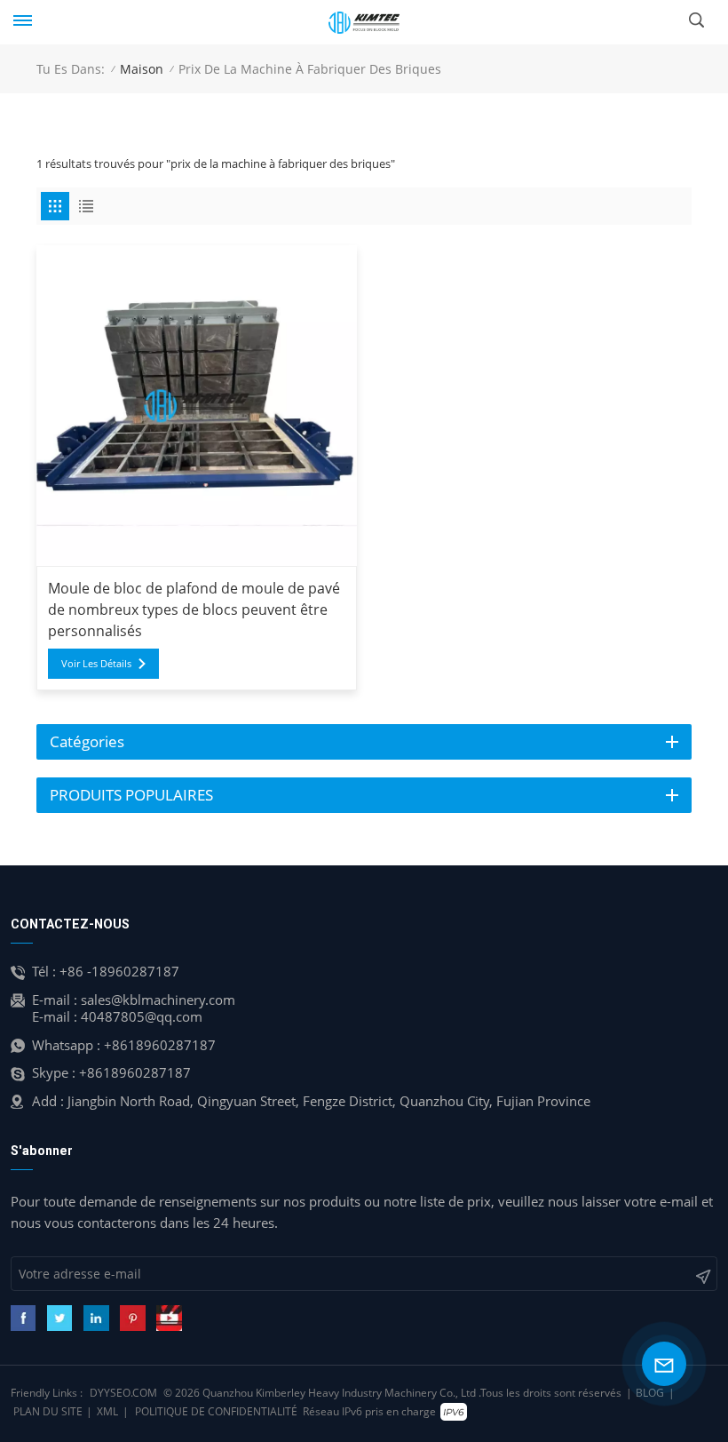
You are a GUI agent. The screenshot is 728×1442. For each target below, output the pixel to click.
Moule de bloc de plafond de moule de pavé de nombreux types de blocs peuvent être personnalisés (194, 609)
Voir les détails (96, 663)
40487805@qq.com (141, 1016)
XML (107, 1411)
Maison (141, 68)
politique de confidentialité (216, 1411)
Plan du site (48, 1411)
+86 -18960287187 (119, 971)
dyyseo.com (123, 1392)
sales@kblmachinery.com (158, 999)
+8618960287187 (160, 1045)
